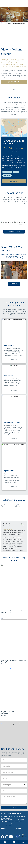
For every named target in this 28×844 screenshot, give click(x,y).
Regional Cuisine (7, 175)
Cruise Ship (18, 828)
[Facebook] (2, 837)
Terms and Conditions (7, 826)
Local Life (16, 172)
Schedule (3, 828)
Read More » (3, 614)
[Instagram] (6, 837)
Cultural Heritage (7, 172)
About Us (18, 826)
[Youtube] (11, 836)
